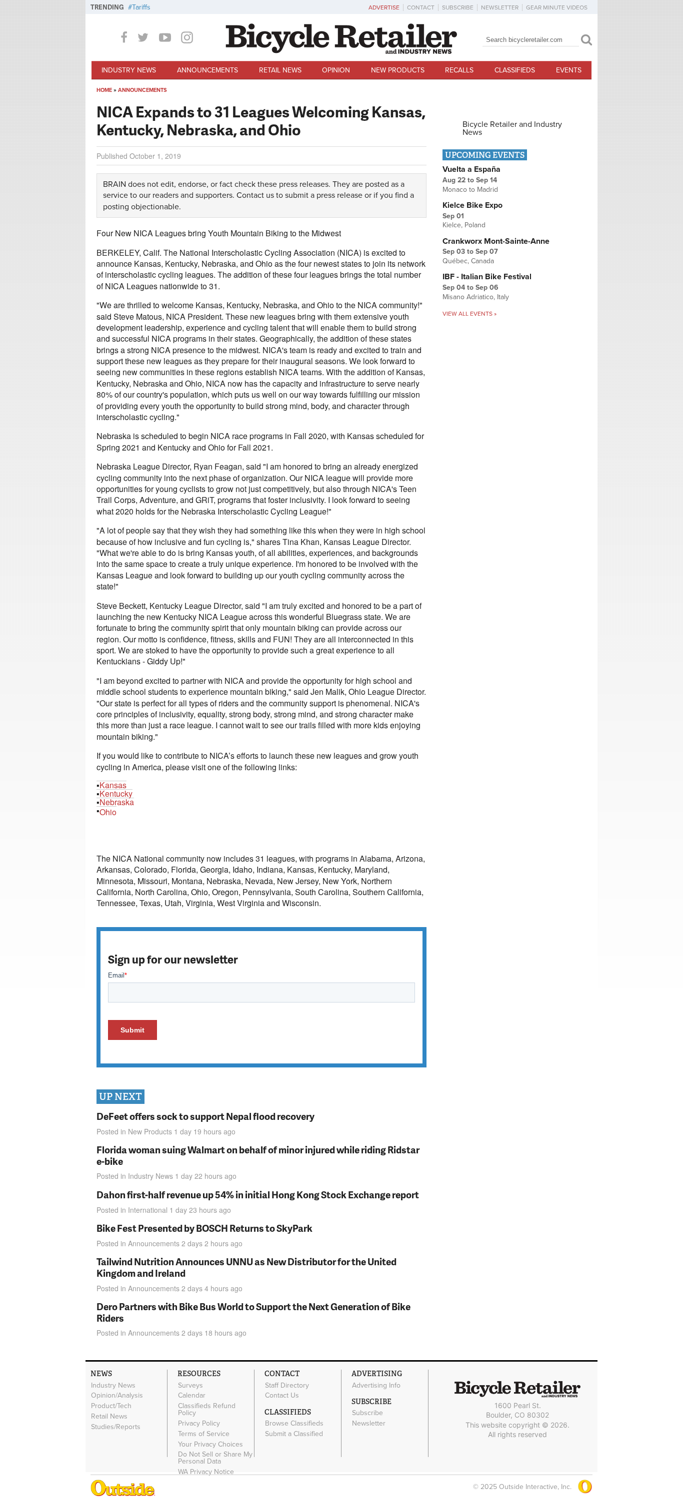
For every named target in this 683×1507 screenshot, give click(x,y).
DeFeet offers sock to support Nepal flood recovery (205, 1116)
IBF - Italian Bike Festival (487, 277)
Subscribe (458, 7)
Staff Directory (287, 1385)
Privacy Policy (199, 1424)
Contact (420, 7)
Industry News (129, 70)
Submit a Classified (294, 1434)
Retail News (280, 70)
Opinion (336, 70)
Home (104, 90)
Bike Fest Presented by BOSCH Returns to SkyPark (204, 1228)
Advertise (384, 7)
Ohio (108, 812)
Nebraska (117, 802)
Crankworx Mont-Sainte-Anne (496, 241)
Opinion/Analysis (117, 1396)
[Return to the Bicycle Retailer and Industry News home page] (341, 51)
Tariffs (141, 7)
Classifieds (514, 70)
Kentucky (116, 793)
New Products (397, 70)
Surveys (190, 1385)
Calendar (192, 1396)
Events (569, 70)
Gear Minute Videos (557, 7)
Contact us (255, 195)
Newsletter (499, 7)
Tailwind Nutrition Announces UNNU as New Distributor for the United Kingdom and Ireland (246, 1267)
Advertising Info (376, 1385)
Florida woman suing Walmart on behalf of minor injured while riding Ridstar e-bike (258, 1155)
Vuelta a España (471, 169)
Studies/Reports (115, 1427)
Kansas (113, 785)
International (148, 1210)
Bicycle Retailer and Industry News (512, 128)
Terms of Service (204, 1434)
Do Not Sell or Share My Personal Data (215, 1458)
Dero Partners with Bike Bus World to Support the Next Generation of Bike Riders (253, 1312)
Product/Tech (111, 1406)
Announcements (207, 70)
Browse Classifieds (294, 1424)
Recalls (459, 70)
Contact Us (282, 1396)
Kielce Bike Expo (472, 205)
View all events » (469, 313)
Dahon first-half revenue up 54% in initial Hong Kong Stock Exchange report (257, 1194)
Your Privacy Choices (210, 1444)
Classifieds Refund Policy (207, 1409)
